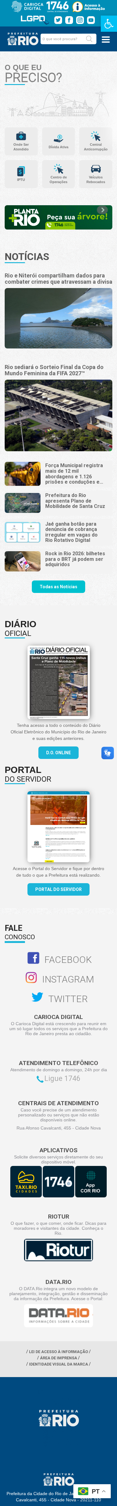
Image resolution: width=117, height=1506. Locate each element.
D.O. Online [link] (58, 752)
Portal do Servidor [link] (58, 889)
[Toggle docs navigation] (106, 39)
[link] (109, 24)
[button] (89, 39)
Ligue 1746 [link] (62, 1078)
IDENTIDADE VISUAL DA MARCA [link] (58, 1364)
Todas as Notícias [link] (58, 586)
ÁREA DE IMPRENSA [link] (58, 1358)
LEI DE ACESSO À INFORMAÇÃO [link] (58, 1351)
